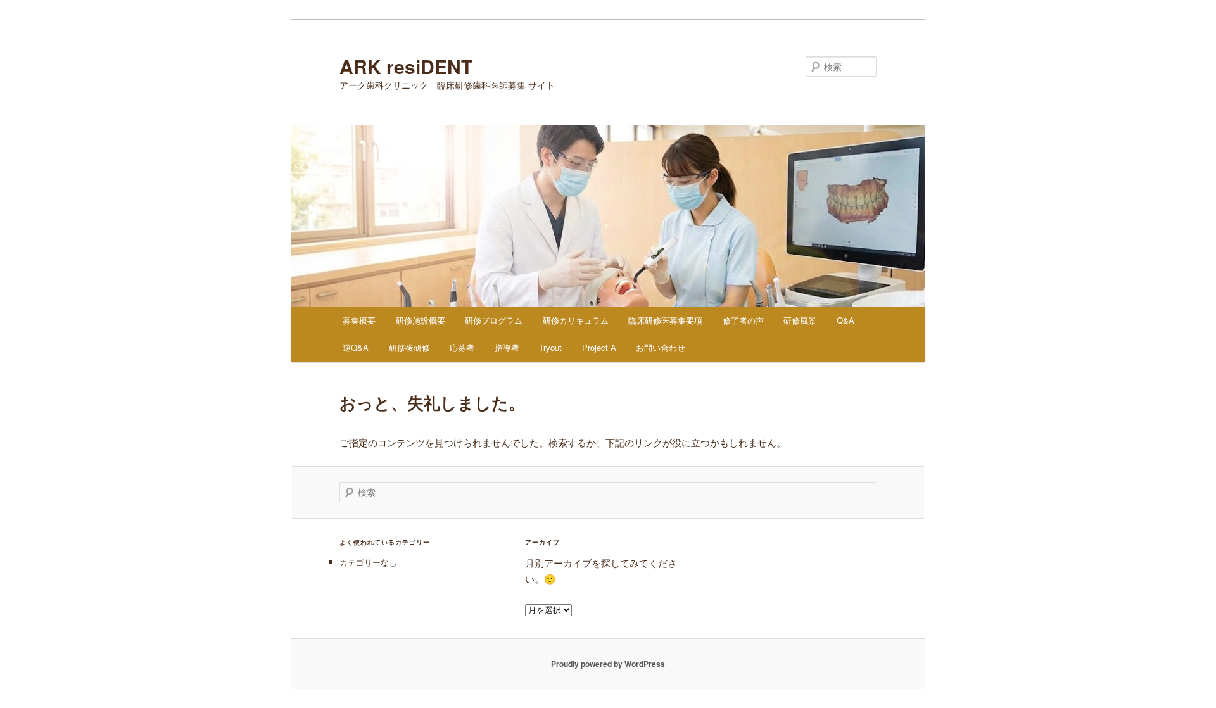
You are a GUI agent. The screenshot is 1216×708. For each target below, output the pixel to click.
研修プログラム (493, 320)
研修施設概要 (420, 320)
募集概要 (359, 320)
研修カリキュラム (576, 320)
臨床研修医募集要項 (665, 320)
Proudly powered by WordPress (608, 663)
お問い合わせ (660, 347)
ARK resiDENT (405, 66)
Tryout (550, 347)
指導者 (507, 347)
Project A (599, 347)
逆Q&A (356, 347)
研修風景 (799, 320)
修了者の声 (743, 320)
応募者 (462, 347)
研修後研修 (409, 347)
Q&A (845, 320)
